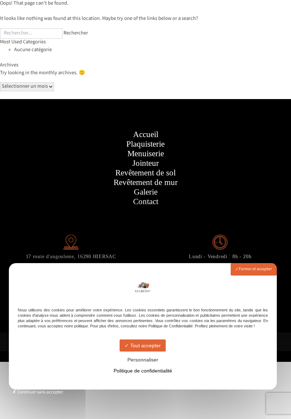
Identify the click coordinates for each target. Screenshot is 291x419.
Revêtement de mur (146, 182)
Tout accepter (145, 345)
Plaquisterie (145, 144)
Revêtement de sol (145, 172)
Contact (145, 201)
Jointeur (145, 163)
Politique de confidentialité (143, 371)
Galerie (146, 191)
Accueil (145, 134)
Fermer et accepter (255, 269)
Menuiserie (145, 153)
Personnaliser (142, 360)
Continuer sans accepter (39, 392)
